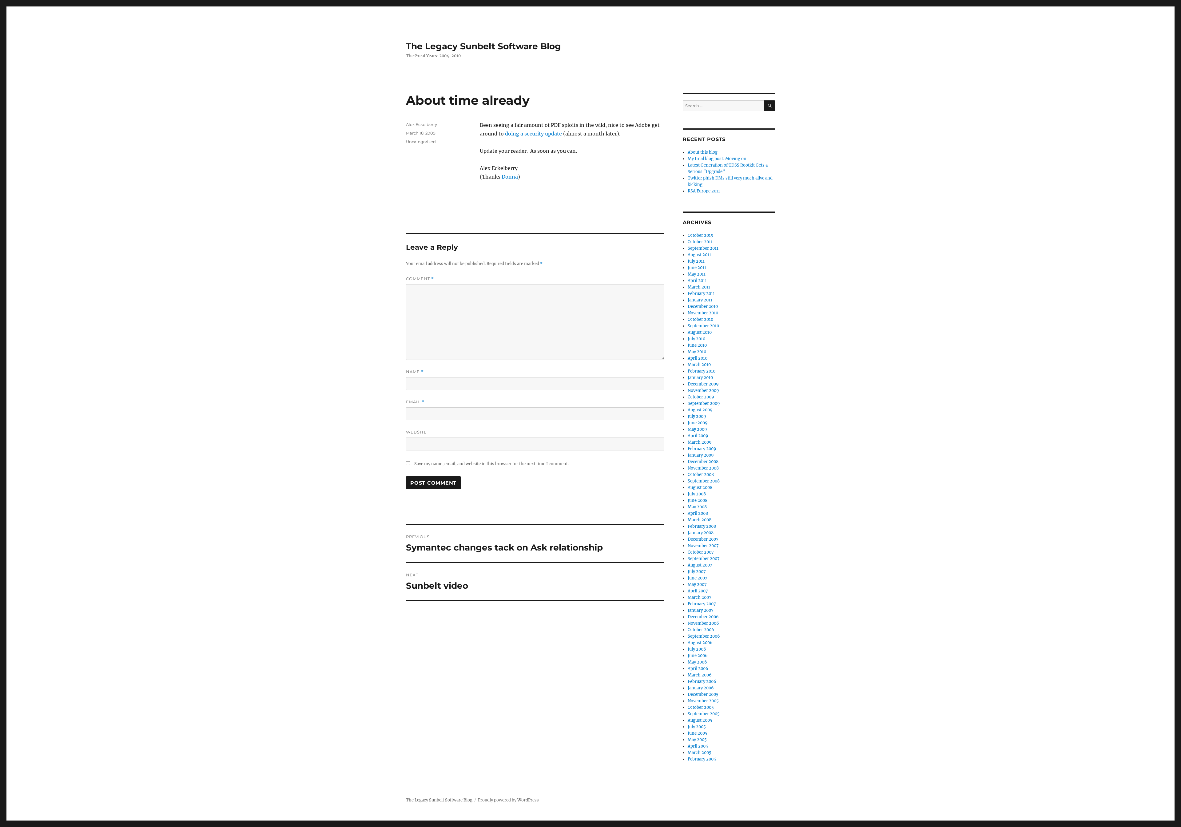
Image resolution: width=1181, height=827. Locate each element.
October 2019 (701, 235)
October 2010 (700, 319)
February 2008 (702, 526)
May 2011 (697, 274)
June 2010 (697, 345)
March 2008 (699, 519)
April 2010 (697, 358)
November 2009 (703, 390)
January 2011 (700, 300)
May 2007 (697, 584)
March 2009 (700, 442)
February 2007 (702, 604)
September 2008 (704, 481)
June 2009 (698, 423)
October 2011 (700, 241)
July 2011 (696, 261)
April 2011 (697, 280)
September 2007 (704, 558)
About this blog (703, 152)
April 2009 (698, 435)
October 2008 (701, 474)
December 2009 (703, 384)
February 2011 (701, 293)
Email (415, 402)
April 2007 (698, 591)
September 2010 (703, 326)
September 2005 (704, 713)
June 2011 (697, 267)
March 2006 (700, 675)
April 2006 (698, 668)
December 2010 (703, 306)
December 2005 (703, 694)
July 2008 (697, 494)
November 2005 (703, 701)
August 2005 (700, 720)
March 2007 (699, 597)
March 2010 (699, 364)
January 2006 (701, 688)
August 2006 (700, 642)
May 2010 (697, 351)
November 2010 (703, 313)
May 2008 (697, 507)
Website (416, 432)
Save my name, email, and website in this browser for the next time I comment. (491, 463)
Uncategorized (421, 141)
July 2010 (696, 338)
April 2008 (698, 513)
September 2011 (703, 248)
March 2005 (699, 752)
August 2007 (700, 565)
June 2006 (698, 655)
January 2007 (701, 610)
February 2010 (701, 371)
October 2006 (701, 629)
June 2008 (697, 500)
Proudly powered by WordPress (508, 800)
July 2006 (697, 649)
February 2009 (702, 448)
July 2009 (697, 416)
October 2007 (701, 552)
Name (415, 371)
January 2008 (701, 532)
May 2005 (697, 739)
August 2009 (700, 410)
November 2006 (703, 623)
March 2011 (699, 287)
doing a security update (533, 134)
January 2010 (700, 377)
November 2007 (703, 545)
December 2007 (703, 539)
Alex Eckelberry (421, 124)
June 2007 (697, 578)
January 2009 (701, 455)
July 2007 (697, 571)
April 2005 (698, 746)
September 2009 (704, 403)
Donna (510, 177)
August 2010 (700, 332)
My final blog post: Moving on (717, 158)
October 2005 (701, 707)
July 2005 (697, 726)
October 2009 (701, 397)
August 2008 (700, 487)
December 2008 (703, 461)
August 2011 (699, 254)
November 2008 (703, 468)
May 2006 (697, 662)
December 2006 (703, 616)
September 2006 (704, 636)
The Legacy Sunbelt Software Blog (483, 46)
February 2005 (702, 759)
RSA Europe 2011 (704, 191)
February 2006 (702, 681)
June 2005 (697, 733)
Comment (420, 278)
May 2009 (697, 429)
